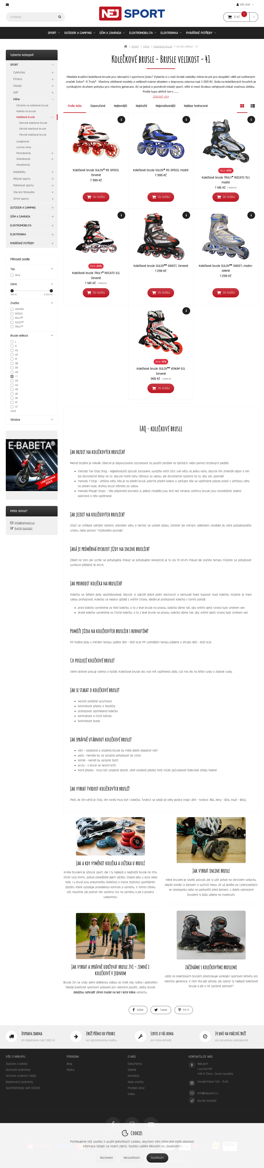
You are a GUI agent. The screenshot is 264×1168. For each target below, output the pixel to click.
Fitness (17, 79)
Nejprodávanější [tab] (165, 106)
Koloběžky (19, 172)
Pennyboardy (23, 153)
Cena (13, 284)
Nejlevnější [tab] (120, 106)
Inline (16, 99)
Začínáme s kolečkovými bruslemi (211, 967)
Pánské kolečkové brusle (32, 135)
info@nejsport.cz (24, 523)
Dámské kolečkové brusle (33, 123)
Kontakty (133, 1076)
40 (16, 372)
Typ (12, 269)
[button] (254, 17)
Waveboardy (23, 165)
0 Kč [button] (242, 16)
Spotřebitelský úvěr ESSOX (23, 1088)
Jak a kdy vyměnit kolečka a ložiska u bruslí (110, 863)
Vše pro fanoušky (24, 192)
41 (16, 376)
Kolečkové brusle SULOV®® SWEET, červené (161, 266)
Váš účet (245, 5)
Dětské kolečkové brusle (32, 129)
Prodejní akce (136, 1088)
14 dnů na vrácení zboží (230, 1033)
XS (16, 350)
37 (16, 402)
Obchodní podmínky (18, 1070)
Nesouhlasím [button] (132, 1158)
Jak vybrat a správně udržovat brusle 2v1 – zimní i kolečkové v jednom (110, 970)
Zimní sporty (21, 199)
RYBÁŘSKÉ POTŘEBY (199, 33)
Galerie (132, 1070)
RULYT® (19, 318)
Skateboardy (23, 159)
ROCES (19, 313)
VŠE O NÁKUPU (15, 1057)
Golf (15, 92)
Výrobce (15, 420)
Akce (17, 275)
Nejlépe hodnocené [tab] (196, 106)
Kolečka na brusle (26, 111)
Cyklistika (19, 72)
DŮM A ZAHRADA (110, 33)
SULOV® (19, 322)
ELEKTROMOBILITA (141, 33)
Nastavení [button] (106, 1158)
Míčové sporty (21, 179)
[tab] (242, 106)
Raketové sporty (23, 185)
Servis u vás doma (162, 1033)
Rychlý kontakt (23, 528)
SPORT (52, 33)
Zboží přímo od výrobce (100, 1033)
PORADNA (73, 1057)
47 (16, 407)
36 (16, 398)
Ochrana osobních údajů (21, 1076)
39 (16, 367)
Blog (69, 1064)
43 (16, 380)
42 (16, 354)
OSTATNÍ (19, 309)
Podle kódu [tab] (75, 106)
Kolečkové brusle (25, 117)
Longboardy (22, 141)
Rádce (70, 1070)
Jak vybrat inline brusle (211, 870)
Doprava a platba (16, 1064)
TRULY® (19, 326)
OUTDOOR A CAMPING (78, 33)
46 (16, 394)
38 (16, 363)
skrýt (13, 411)
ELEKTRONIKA (169, 33)
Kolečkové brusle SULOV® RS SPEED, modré (160, 170)
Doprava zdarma (31, 1033)
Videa (131, 1094)
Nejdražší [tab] (141, 106)
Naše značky (136, 1082)
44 (16, 385)
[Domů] (132, 13)
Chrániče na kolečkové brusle (32, 105)
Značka (14, 303)
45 (16, 389)
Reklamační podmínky (19, 1082)
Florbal (17, 86)
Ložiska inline (23, 147)
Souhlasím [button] (157, 1158)
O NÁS (132, 1057)
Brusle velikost (19, 336)
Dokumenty (135, 1064)
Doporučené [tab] (97, 106)
